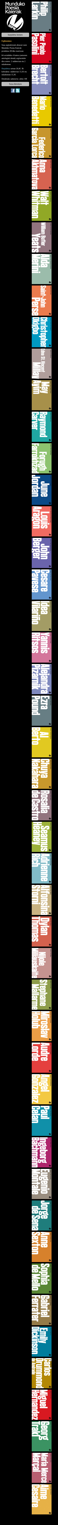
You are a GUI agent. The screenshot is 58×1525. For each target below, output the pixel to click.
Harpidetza (6, 68)
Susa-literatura (15, 84)
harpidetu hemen (15, 35)
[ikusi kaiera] (44, 17)
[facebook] (13, 92)
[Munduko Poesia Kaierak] (15, 30)
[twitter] (18, 92)
